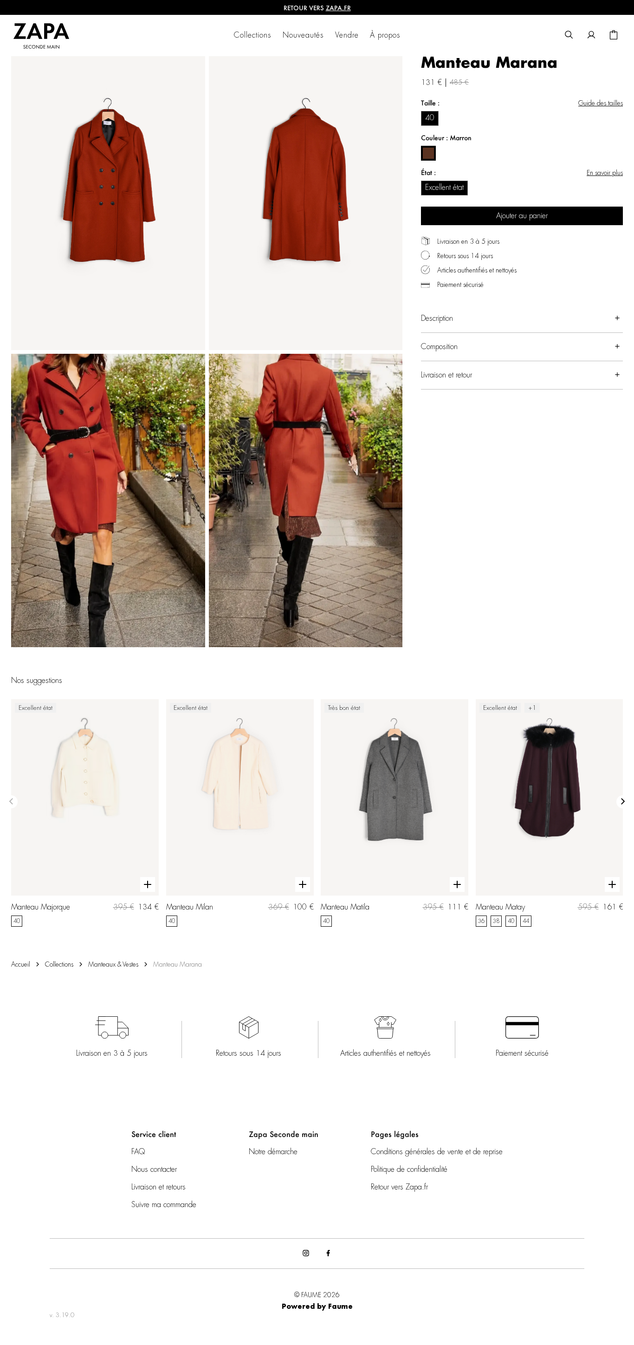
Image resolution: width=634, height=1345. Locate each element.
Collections (253, 35)
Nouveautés (303, 35)
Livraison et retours (158, 1187)
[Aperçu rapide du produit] (147, 884)
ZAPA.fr (338, 8)
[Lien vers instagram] (305, 1253)
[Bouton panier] (613, 35)
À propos (385, 35)
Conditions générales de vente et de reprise (437, 1152)
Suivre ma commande (163, 1205)
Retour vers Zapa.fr (399, 1187)
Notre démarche (273, 1152)
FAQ (138, 1152)
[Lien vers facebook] (328, 1253)
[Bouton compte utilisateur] (591, 35)
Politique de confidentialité (409, 1169)
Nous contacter (154, 1169)
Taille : (430, 102)
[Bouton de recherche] (569, 35)
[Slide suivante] (622, 801)
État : (428, 172)
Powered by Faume (317, 1307)
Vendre (347, 35)
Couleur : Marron (446, 137)
